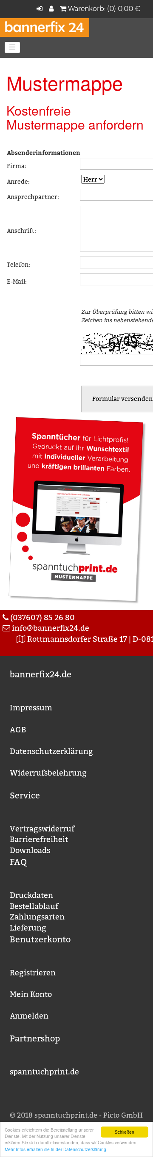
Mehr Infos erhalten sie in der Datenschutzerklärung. (56, 1149)
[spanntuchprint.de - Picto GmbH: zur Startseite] (44, 26)
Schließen (124, 1132)
